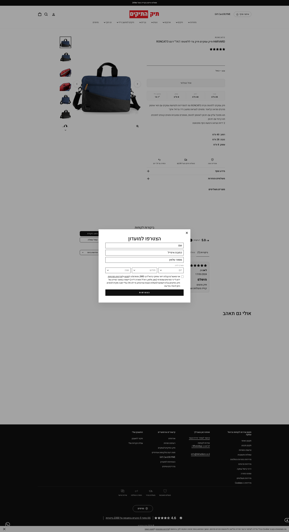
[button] (286, 520)
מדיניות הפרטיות (115, 276)
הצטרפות (144, 292)
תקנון (126, 276)
